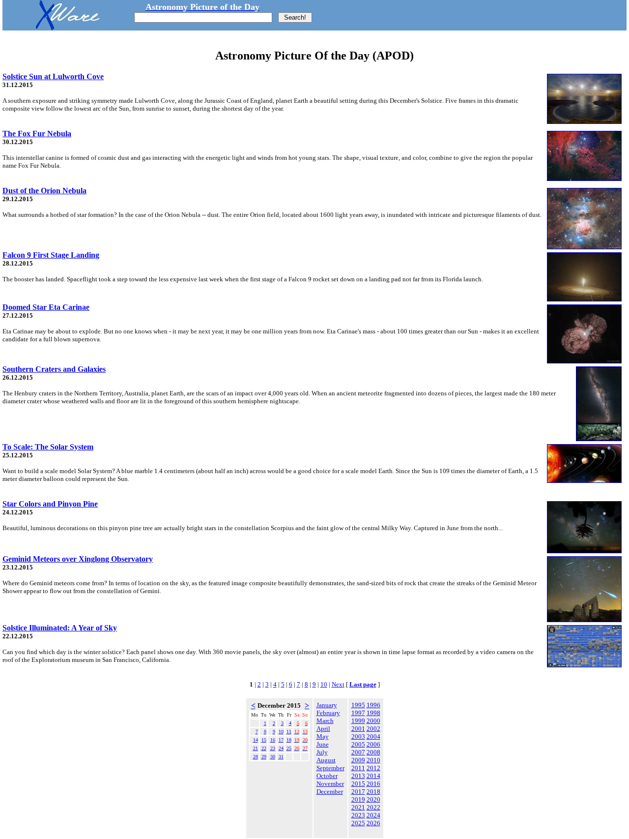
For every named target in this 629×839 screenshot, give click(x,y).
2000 (373, 720)
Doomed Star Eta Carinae (45, 307)
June (322, 744)
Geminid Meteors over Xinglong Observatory (77, 559)
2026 (373, 823)
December (329, 791)
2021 (358, 807)
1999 (358, 720)
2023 (358, 815)
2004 (373, 736)
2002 (373, 728)
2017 (358, 791)
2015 (358, 783)
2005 (358, 744)
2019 (358, 799)
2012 (373, 768)
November (330, 783)
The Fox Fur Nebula (36, 133)
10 (323, 684)
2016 (373, 783)
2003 (358, 736)
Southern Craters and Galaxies (54, 369)
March (325, 720)
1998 (373, 713)
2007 (358, 752)
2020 (373, 799)
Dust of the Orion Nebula (44, 190)
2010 (373, 760)
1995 (358, 705)
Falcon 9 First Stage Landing (50, 255)
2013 (358, 775)
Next (338, 684)
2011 (358, 768)
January (326, 705)
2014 (373, 775)
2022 (373, 807)
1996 (373, 705)
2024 (373, 815)
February (328, 713)
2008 (373, 752)
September (330, 768)
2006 (373, 744)
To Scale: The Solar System (47, 447)
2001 (358, 728)
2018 (373, 791)
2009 (358, 760)
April (323, 728)
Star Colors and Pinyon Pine (50, 504)
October (327, 775)
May (322, 736)
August (326, 760)
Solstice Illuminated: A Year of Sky (59, 628)
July (322, 752)
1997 (358, 713)
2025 (358, 823)
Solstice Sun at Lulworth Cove (53, 76)
